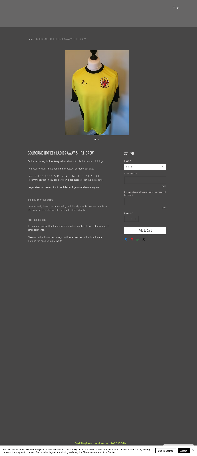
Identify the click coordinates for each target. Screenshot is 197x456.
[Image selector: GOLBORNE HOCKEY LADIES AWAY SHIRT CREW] (95, 139)
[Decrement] (127, 219)
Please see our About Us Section (99, 452)
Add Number (130, 174)
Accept (183, 450)
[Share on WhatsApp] (138, 239)
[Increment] (136, 219)
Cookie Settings (165, 450)
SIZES (127, 161)
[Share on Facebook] (126, 239)
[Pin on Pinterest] (132, 239)
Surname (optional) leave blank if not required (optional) (145, 194)
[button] (177, 7)
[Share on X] (144, 239)
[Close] (193, 451)
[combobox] (145, 167)
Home (31, 39)
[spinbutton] (131, 219)
